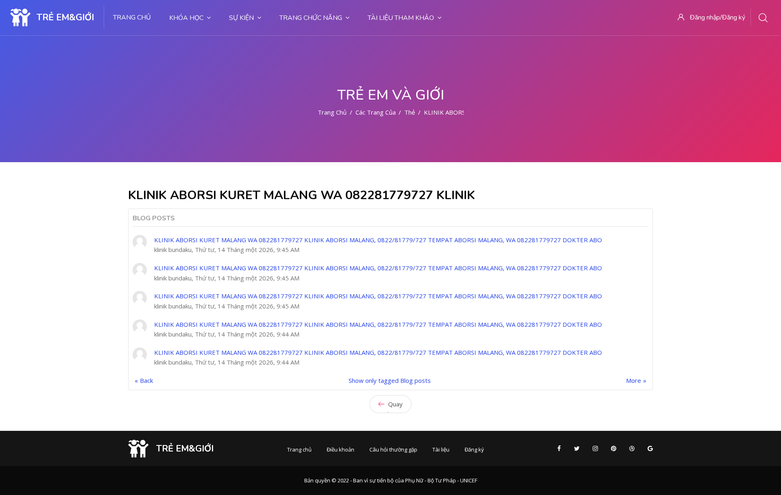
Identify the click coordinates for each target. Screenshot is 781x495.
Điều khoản (340, 449)
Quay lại (394, 406)
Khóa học (186, 17)
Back (146, 380)
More (633, 380)
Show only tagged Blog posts (390, 380)
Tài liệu (440, 449)
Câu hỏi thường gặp (393, 449)
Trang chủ (132, 17)
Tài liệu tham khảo (401, 17)
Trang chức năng (310, 17)
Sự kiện (241, 17)
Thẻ (409, 112)
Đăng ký (474, 449)
